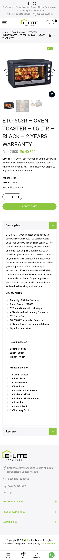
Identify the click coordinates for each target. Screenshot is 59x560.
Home (5, 32)
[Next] (52, 72)
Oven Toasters (18, 32)
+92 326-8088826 (45, 14)
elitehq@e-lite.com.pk (20, 14)
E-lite (13, 178)
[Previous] (7, 72)
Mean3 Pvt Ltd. (48, 543)
